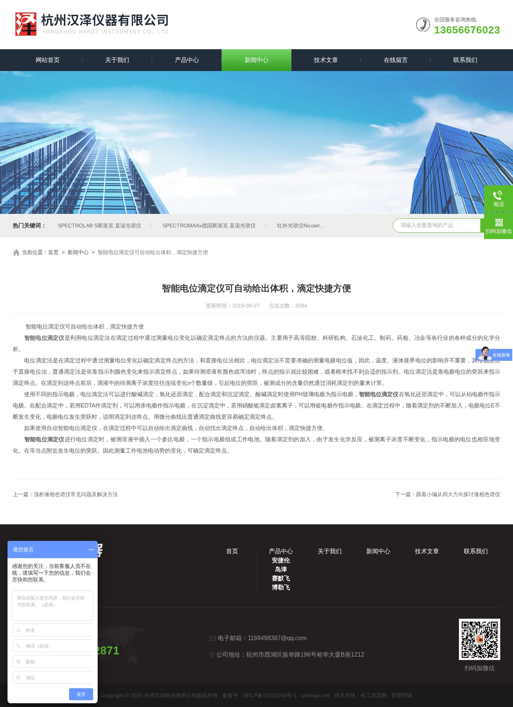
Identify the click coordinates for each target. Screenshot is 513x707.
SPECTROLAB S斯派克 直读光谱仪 (99, 226)
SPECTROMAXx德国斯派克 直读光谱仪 (209, 226)
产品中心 (187, 60)
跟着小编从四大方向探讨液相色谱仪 (458, 494)
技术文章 (326, 60)
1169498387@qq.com (277, 638)
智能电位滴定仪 (44, 338)
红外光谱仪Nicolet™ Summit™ (313, 226)
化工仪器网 (374, 695)
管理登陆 (401, 695)
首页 (53, 252)
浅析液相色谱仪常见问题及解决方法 (76, 494)
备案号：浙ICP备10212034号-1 (259, 695)
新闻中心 (256, 60)
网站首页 (48, 60)
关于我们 (117, 60)
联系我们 (465, 60)
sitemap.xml (315, 695)
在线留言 (396, 60)
